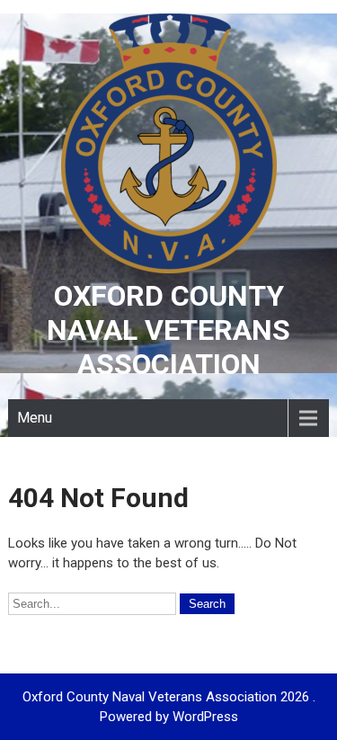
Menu (34, 417)
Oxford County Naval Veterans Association (168, 330)
